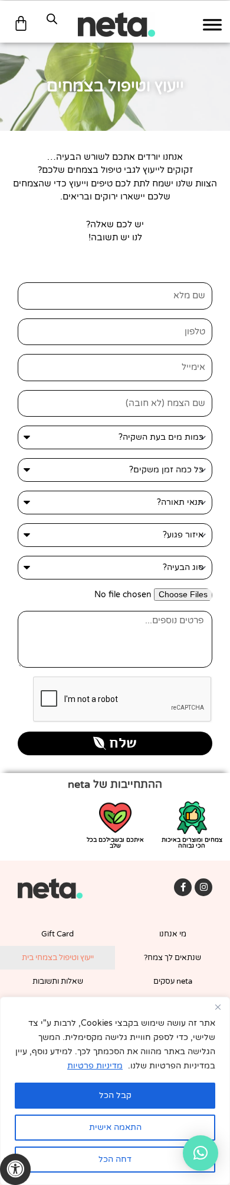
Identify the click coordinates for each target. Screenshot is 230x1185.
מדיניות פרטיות (95, 1066)
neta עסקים (172, 981)
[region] (115, 1091)
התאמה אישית (115, 1127)
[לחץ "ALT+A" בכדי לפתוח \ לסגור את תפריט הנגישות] (15, 1169)
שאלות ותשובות (57, 981)
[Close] (218, 1007)
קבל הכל (115, 1095)
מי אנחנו (172, 934)
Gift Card (57, 934)
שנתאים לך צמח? (172, 957)
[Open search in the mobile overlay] (52, 19)
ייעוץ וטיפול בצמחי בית (58, 957)
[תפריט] (212, 24)
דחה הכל (115, 1159)
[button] (200, 1153)
